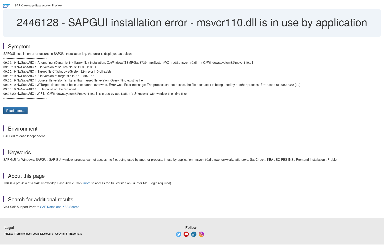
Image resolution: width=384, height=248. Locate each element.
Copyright (61, 233)
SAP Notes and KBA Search (59, 206)
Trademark (75, 233)
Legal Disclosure (43, 233)
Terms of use (23, 233)
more (87, 183)
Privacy (8, 233)
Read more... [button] (15, 110)
